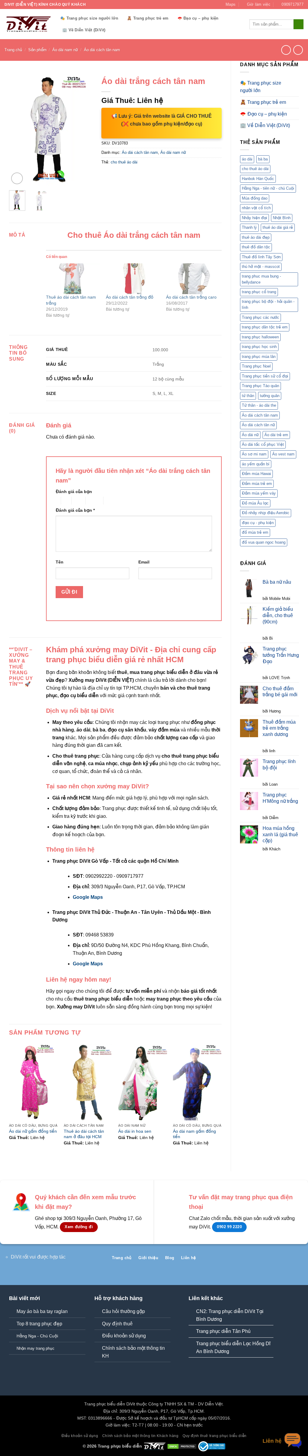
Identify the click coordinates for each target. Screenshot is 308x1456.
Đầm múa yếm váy (259, 493)
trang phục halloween (260, 337)
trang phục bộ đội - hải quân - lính (268, 304)
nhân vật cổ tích (256, 208)
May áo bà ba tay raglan (42, 1311)
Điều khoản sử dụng (124, 1335)
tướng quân (269, 395)
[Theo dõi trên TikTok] (279, 1259)
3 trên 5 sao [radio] (77, 500)
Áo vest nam (283, 454)
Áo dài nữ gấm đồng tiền (33, 1131)
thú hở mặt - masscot (261, 266)
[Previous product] (298, 49)
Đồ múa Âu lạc (255, 503)
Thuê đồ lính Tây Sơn (261, 257)
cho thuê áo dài (255, 168)
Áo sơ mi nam (254, 454)
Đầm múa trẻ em (257, 483)
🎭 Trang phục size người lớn (89, 18)
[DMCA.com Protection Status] (182, 1446)
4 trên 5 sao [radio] (93, 500)
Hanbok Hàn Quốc (258, 178)
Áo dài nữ (250, 435)
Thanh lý (249, 227)
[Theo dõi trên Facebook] (270, 1259)
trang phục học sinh (259, 346)
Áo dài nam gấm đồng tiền (194, 1134)
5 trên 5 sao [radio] (113, 500)
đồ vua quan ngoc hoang (263, 542)
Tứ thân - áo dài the (259, 405)
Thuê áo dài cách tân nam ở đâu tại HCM (84, 1134)
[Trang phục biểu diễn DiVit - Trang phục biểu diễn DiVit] (28, 24)
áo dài (247, 159)
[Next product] (286, 49)
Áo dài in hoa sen (134, 1131)
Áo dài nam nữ (65, 50)
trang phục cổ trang (259, 292)
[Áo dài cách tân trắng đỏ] (133, 278)
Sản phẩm (37, 50)
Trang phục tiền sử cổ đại (265, 376)
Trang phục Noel (256, 366)
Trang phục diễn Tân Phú (223, 1331)
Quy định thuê (117, 1323)
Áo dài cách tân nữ (258, 425)
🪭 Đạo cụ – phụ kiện (198, 18)
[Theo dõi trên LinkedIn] (299, 1259)
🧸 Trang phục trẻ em (147, 18)
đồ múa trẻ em (255, 532)
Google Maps (88, 897)
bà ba (263, 159)
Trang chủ (13, 50)
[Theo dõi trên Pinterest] (289, 1259)
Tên (59, 562)
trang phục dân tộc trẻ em (265, 327)
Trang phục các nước (260, 317)
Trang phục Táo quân (260, 385)
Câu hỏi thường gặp (123, 1311)
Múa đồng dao (254, 198)
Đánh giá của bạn (74, 491)
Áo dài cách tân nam (102, 50)
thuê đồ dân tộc (256, 247)
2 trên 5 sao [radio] (65, 500)
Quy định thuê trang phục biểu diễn (215, 1436)
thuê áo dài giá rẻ (278, 227)
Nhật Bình (282, 218)
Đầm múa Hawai (256, 473)
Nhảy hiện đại (254, 218)
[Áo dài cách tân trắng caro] (193, 278)
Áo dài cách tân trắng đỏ (129, 297)
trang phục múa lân (259, 356)
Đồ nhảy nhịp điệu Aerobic (265, 513)
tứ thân (248, 395)
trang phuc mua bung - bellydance (261, 279)
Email (143, 562)
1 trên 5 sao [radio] (56, 500)
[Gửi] (298, 24)
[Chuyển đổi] (295, 86)
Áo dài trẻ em (276, 435)
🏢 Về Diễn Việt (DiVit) (84, 30)
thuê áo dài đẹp (256, 237)
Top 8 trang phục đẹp (39, 1323)
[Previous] (18, 129)
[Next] (83, 129)
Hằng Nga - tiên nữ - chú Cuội (268, 188)
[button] (17, 178)
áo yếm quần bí (256, 464)
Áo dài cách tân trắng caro (191, 297)
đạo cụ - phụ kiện (258, 522)
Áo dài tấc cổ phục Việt (263, 444)
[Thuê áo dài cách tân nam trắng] (73, 278)
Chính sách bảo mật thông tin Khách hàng (140, 1436)
